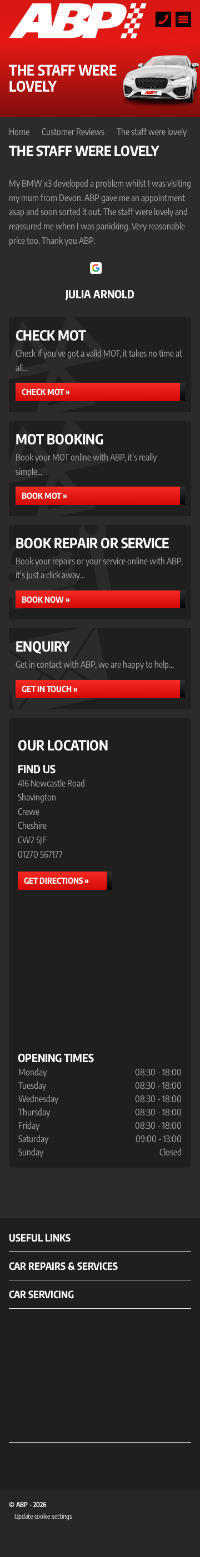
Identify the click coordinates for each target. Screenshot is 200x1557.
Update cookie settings (43, 1516)
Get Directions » (56, 880)
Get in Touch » (50, 689)
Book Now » (46, 599)
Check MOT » (46, 392)
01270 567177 (40, 854)
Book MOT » (44, 495)
